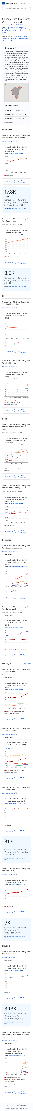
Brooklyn (5, 29)
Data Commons (11, 3)
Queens (17, 29)
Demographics (24, 38)
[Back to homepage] (3, 3)
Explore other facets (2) (9, 141)
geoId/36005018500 (18, 24)
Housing (5, 41)
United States (13, 31)
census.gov (11, 153)
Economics (17, 36)
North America (22, 31)
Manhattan (11, 29)
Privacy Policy (23, 1108)
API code (15, 181)
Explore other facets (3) (9, 734)
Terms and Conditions (12, 1108)
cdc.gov (11, 320)
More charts (27, 130)
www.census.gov (8, 122)
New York (10, 27)
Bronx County (25, 29)
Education (13, 38)
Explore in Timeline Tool (23, 181)
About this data (19, 153)
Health (26, 36)
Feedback (23, 3)
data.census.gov (19, 566)
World (4, 32)
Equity (5, 38)
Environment (15, 41)
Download (8, 181)
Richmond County (19, 27)
